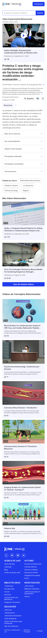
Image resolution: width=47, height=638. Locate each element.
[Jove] (6, 4)
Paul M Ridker (7, 84)
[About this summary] (16, 105)
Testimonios (8, 586)
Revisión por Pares (31, 572)
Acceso (7, 592)
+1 (41, 94)
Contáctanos (38, 4)
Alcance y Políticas (31, 570)
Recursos (7, 594)
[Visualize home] (16, 4)
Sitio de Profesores (11, 626)
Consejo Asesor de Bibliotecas (11, 598)
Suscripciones (9, 589)
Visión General (9, 564)
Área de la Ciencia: (12, 134)
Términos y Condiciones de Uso (12, 630)
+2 (43, 84)
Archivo (27, 596)
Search (40, 13)
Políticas (40, 631)
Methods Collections (31, 589)
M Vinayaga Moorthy (34, 84)
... (19, 79)
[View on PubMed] (38, 98)
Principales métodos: (13, 156)
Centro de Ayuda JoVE (12, 572)
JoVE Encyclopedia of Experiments (32, 593)
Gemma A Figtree (19, 84)
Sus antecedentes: (12, 141)
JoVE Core (8, 610)
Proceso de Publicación (32, 564)
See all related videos (23, 284)
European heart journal (10, 97)
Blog (6, 570)
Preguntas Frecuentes (32, 575)
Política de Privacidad (27, 630)
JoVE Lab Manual (10, 618)
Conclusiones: (10, 171)
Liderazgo (8, 567)
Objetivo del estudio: (13, 149)
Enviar (26, 578)
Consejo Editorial (30, 567)
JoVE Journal (29, 586)
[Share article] (43, 98)
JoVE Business (9, 613)
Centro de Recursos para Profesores (13, 622)
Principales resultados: (14, 164)
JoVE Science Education (12, 616)
